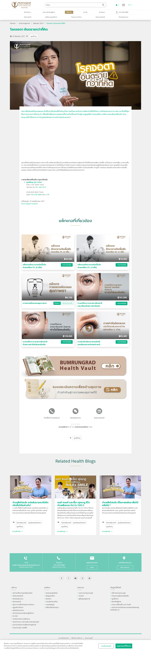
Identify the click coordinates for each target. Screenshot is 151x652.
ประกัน (85, 12)
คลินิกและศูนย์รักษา (51, 17)
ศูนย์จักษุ (33, 36)
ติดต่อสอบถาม (123, 17)
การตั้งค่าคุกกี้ (106, 646)
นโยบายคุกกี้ (89, 638)
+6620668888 (66, 265)
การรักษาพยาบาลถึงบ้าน (21, 619)
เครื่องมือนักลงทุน (52, 607)
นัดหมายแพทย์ (100, 17)
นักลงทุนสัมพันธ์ (51, 593)
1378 (47, 194)
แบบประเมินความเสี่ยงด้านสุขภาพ (24, 624)
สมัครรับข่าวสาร (18, 610)
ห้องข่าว (48, 599)
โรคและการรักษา (76, 17)
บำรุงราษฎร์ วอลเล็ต (20, 627)
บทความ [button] (80, 587)
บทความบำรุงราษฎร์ (86, 593)
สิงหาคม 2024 (38, 23)
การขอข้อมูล (50, 604)
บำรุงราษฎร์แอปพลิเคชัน (120, 596)
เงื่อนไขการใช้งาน (76, 638)
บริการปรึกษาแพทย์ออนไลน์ (23, 593)
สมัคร (92, 567)
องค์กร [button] (47, 587)
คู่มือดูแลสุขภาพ (84, 599)
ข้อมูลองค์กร (50, 596)
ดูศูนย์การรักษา (18, 607)
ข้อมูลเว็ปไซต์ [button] (115, 587)
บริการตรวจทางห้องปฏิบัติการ (23, 613)
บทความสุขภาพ (24, 23)
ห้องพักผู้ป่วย (116, 601)
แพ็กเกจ (69, 12)
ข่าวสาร (81, 596)
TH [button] (129, 5)
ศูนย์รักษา (115, 599)
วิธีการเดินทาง (125, 567)
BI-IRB (15, 616)
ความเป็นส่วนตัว (63, 638)
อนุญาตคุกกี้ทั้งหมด (124, 646)
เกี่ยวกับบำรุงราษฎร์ (119, 593)
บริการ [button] (14, 587)
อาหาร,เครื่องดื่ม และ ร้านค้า (121, 604)
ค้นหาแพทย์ (27, 17)
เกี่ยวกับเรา (27, 12)
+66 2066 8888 (123, 12)
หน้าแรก (13, 23)
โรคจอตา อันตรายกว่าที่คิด (56, 23)
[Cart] (123, 5)
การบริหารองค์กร (52, 601)
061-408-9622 (40, 187)
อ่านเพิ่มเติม (16, 531)
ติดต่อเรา (102, 12)
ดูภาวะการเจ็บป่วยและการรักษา (23, 604)
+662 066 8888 (36, 194)
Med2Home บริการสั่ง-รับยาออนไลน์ (26, 622)
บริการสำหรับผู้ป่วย (49, 12)
